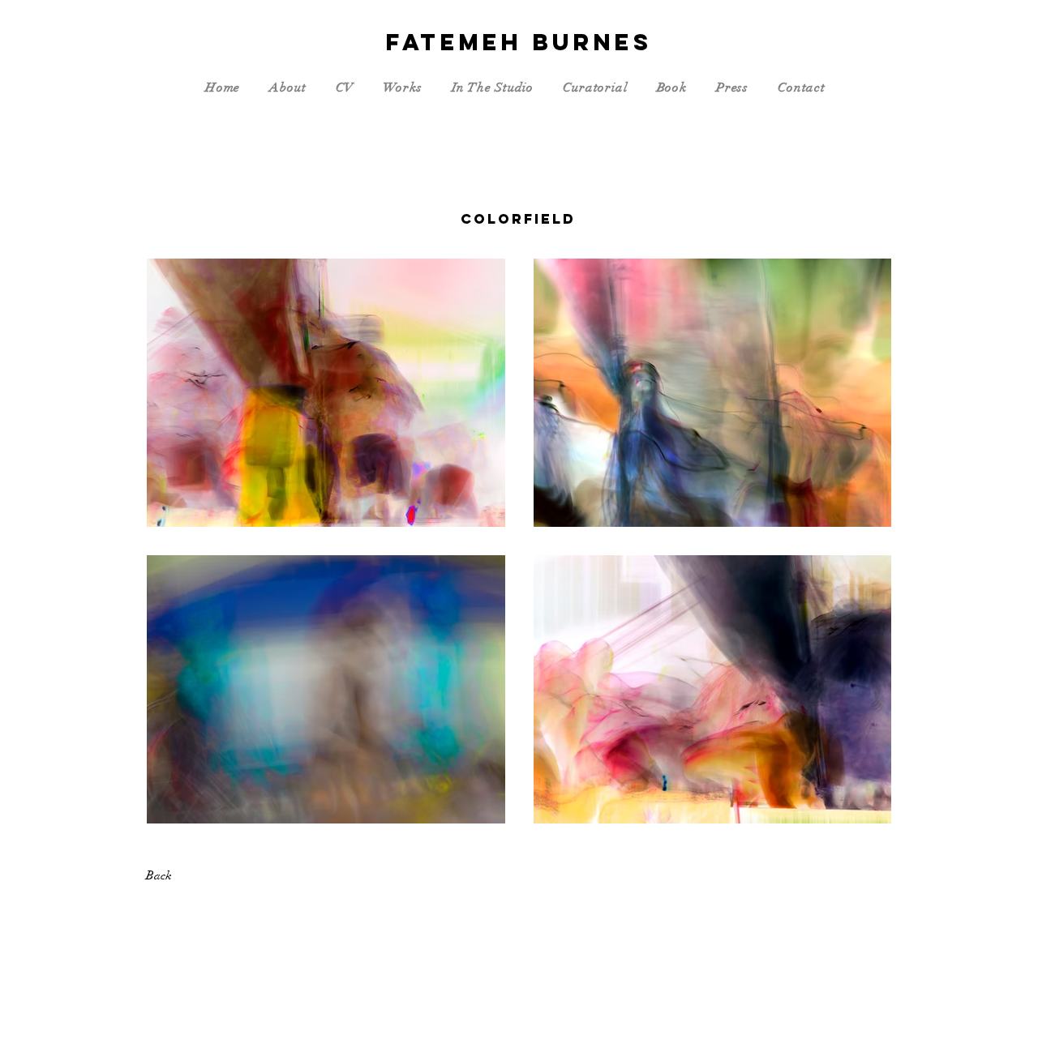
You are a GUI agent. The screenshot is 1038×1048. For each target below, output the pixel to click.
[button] (290, 87)
